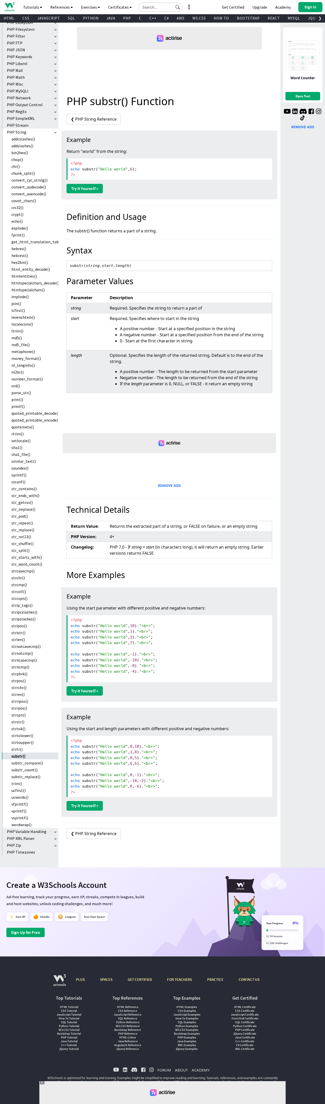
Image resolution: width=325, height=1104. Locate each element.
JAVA (110, 18)
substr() (18, 756)
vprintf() (18, 810)
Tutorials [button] (31, 7)
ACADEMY (200, 1070)
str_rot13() (21, 536)
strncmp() (20, 666)
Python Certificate (245, 1026)
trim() (16, 783)
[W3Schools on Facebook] (311, 112)
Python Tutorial (69, 1026)
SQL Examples (187, 1022)
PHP (127, 18)
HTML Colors (127, 1037)
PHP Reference (127, 1033)
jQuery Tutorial (69, 1049)
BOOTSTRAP (248, 18)
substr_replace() (25, 776)
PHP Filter (16, 36)
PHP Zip (14, 845)
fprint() (18, 234)
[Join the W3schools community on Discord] (303, 112)
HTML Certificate (245, 1007)
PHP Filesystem (21, 29)
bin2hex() (19, 152)
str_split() (20, 550)
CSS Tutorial (69, 1011)
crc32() (17, 207)
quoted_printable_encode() (34, 420)
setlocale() (20, 440)
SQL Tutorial (69, 1022)
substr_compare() (27, 762)
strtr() (17, 749)
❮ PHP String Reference (94, 119)
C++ (152, 18)
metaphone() (23, 351)
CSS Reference (127, 1011)
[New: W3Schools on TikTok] (302, 118)
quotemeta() (22, 426)
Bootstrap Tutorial (69, 1033)
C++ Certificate (244, 1041)
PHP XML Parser (21, 838)
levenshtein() (23, 317)
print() (17, 399)
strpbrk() (19, 673)
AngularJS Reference (127, 1045)
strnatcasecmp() (26, 646)
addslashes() (22, 145)
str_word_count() (26, 564)
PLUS (80, 979)
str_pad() (19, 516)
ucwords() (19, 797)
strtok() (18, 728)
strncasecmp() (24, 660)
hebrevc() (19, 255)
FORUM (164, 1070)
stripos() (19, 625)
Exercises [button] (89, 7)
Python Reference (127, 1022)
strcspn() (19, 598)
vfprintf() (19, 804)
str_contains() (24, 488)
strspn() (18, 714)
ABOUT (181, 1070)
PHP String (16, 132)
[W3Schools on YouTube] (287, 112)
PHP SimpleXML (21, 118)
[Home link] (9, 6)
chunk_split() (23, 173)
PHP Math (16, 77)
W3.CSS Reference (128, 1026)
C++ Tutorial (69, 1045)
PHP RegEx (16, 111)
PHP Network (19, 97)
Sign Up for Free (25, 932)
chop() (17, 159)
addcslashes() (23, 138)
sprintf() (18, 474)
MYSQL (294, 18)
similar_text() (23, 461)
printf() (18, 406)
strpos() (18, 680)
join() (16, 303)
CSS (25, 18)
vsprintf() (19, 817)
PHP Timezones (21, 852)
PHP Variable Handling (26, 831)
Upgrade (259, 7)
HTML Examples (186, 1007)
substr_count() (24, 769)
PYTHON (91, 18)
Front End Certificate (245, 1018)
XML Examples (187, 1045)
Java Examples (186, 1041)
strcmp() (19, 584)
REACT (274, 18)
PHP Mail (15, 70)
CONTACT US (249, 979)
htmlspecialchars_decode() (34, 282)
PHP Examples (186, 1037)
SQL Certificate (244, 1022)
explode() (19, 228)
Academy (283, 7)
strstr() (17, 721)
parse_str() (21, 392)
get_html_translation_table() (34, 241)
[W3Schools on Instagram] (318, 112)
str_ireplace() (23, 509)
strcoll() (18, 591)
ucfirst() (18, 790)
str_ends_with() (25, 495)
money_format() (26, 358)
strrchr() (18, 687)
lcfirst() (18, 310)
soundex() (19, 468)
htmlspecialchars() (28, 289)
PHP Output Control (25, 104)
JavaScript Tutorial (69, 1014)
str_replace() (22, 529)
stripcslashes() (24, 612)
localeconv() (22, 324)
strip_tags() (21, 605)
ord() (15, 385)
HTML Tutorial (69, 1007)
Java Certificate (245, 1037)
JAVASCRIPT (48, 18)
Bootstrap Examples (187, 1033)
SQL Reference (127, 1018)
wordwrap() (21, 824)
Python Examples (186, 1026)
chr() (15, 166)
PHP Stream (17, 125)
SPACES (106, 979)
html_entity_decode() (30, 269)
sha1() (16, 447)
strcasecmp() (23, 570)
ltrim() (17, 330)
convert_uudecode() (28, 186)
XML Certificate (244, 1049)
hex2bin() (19, 262)
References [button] (60, 7)
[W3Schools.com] (59, 982)
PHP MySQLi (17, 90)
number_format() (27, 378)
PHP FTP (15, 42)
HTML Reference (127, 1007)
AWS (181, 18)
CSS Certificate (244, 1011)
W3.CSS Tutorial (69, 1030)
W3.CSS (199, 18)
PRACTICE (215, 979)
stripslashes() (23, 618)
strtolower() (22, 735)
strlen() (18, 639)
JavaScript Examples (186, 1014)
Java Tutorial (69, 1041)
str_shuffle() (22, 543)
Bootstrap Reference (127, 1030)
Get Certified (233, 7)
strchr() (18, 577)
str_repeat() (22, 522)
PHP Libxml (17, 63)
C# (166, 18)
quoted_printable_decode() (34, 413)
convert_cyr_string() (29, 180)
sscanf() (18, 481)
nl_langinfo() (23, 365)
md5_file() (20, 344)
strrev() (18, 694)
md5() (16, 337)
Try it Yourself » (84, 188)
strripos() (19, 701)
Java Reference (128, 1041)
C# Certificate (244, 1045)
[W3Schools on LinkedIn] (295, 112)
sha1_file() (20, 454)
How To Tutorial (69, 1018)
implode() (20, 296)
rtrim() (17, 433)
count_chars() (23, 200)
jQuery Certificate (245, 1033)
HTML (9, 18)
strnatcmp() (22, 653)
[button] (177, 7)
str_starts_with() (26, 557)
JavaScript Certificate (245, 1014)
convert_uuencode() (28, 193)
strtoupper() (22, 742)
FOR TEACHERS (179, 979)
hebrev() (18, 248)
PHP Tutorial (69, 1037)
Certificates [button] (118, 7)
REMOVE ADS (169, 485)
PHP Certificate (245, 1030)
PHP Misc (15, 84)
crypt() (17, 214)
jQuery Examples (187, 1049)
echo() (17, 221)
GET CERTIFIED (140, 979)
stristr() (18, 632)
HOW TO (221, 18)
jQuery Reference (128, 1049)
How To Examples (186, 1018)
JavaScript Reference (127, 1014)
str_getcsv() (22, 502)
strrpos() (19, 708)
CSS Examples (187, 1011)
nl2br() (17, 372)
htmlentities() (24, 276)
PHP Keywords (19, 56)
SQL (71, 18)
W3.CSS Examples (186, 1030)
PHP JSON (16, 49)
